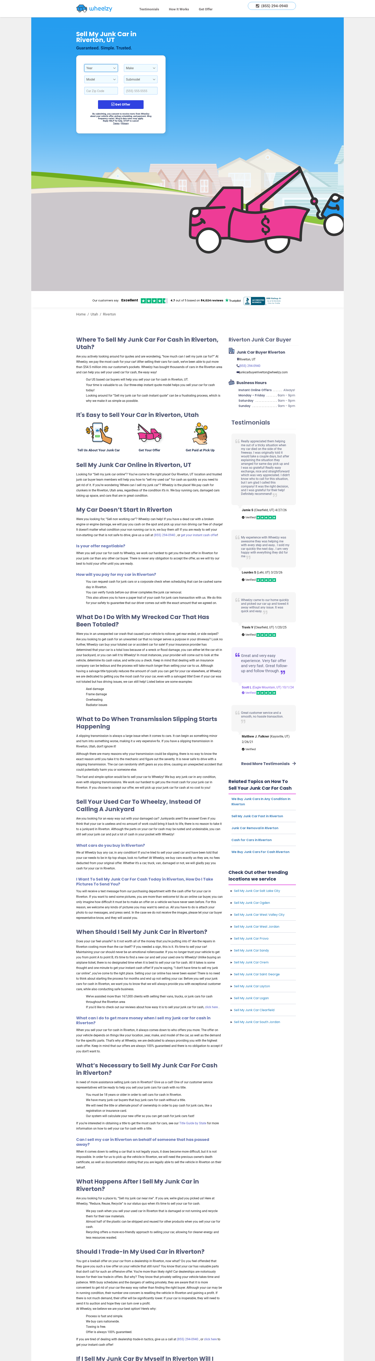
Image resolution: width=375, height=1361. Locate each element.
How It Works (179, 9)
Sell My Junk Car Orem (251, 962)
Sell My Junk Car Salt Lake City (257, 891)
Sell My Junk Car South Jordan (257, 1022)
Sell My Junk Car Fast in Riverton (257, 816)
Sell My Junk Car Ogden (252, 902)
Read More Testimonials (265, 763)
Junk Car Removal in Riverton (254, 828)
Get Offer (205, 9)
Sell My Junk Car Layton (252, 986)
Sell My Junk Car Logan (251, 998)
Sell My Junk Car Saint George (257, 974)
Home (81, 314)
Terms (116, 123)
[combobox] (101, 68)
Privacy (125, 123)
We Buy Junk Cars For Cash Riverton (260, 852)
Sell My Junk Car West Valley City (259, 914)
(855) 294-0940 (165, 535)
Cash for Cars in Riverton (251, 840)
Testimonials (149, 9)
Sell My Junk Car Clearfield (254, 1010)
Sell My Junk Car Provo (251, 938)
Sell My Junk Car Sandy (251, 950)
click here (212, 1007)
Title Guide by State (193, 1123)
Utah (94, 314)
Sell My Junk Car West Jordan (256, 926)
